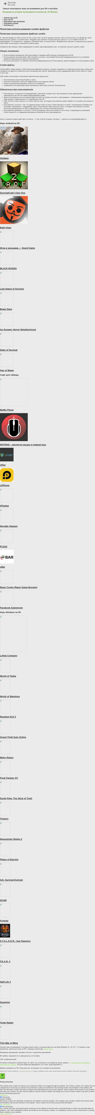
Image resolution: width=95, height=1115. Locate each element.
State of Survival (8, 350)
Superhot (5, 1002)
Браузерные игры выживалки (14, 21)
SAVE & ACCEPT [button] (6, 1114)
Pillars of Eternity (9, 859)
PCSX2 (3, 546)
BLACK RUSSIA (8, 268)
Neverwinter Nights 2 (11, 839)
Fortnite (4, 920)
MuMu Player (7, 410)
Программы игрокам (11, 23)
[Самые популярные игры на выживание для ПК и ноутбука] (10, 5)
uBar (2, 567)
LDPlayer (5, 485)
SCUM (3, 900)
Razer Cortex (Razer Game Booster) (18, 587)
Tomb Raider (6, 1022)
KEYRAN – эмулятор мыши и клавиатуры (23, 444)
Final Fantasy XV (9, 778)
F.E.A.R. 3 (5, 961)
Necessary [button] (4, 1095)
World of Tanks (8, 676)
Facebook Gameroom (11, 607)
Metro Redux (6, 757)
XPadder (4, 506)
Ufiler (3, 465)
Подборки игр (9, 25)
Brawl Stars (6, 309)
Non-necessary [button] (5, 1104)
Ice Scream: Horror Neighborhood (18, 329)
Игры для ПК (8, 19)
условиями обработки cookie (26, 1071)
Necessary (6, 1097)
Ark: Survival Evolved (11, 880)
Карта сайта (48, 1049)
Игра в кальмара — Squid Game (17, 248)
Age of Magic (7, 370)
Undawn (4, 158)
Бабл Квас (5, 227)
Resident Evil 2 (8, 717)
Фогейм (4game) (9, 526)
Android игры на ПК (11, 18)
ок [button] (87, 1071)
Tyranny (4, 818)
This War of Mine (9, 1043)
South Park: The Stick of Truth (16, 798)
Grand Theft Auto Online (13, 737)
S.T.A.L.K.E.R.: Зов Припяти (15, 941)
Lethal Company (8, 655)
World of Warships (10, 696)
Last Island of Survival (12, 289)
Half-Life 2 (5, 982)
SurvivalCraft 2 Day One (12, 193)
